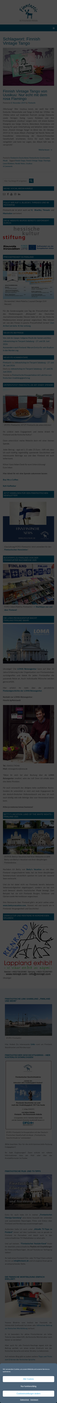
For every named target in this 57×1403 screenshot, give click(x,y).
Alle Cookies (28, 1379)
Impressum (34, 1400)
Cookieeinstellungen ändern (28, 1393)
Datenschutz (24, 1400)
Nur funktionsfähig (28, 1386)
